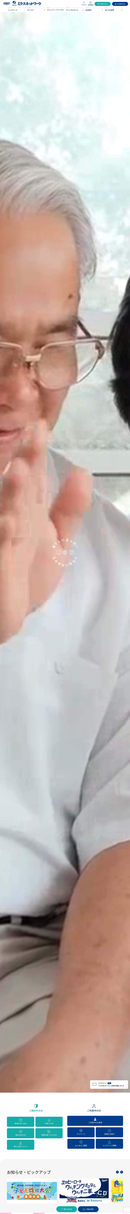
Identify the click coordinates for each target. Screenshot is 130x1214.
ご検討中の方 (103, 4)
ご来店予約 (90, 1209)
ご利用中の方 (121, 4)
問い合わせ (68, 1209)
